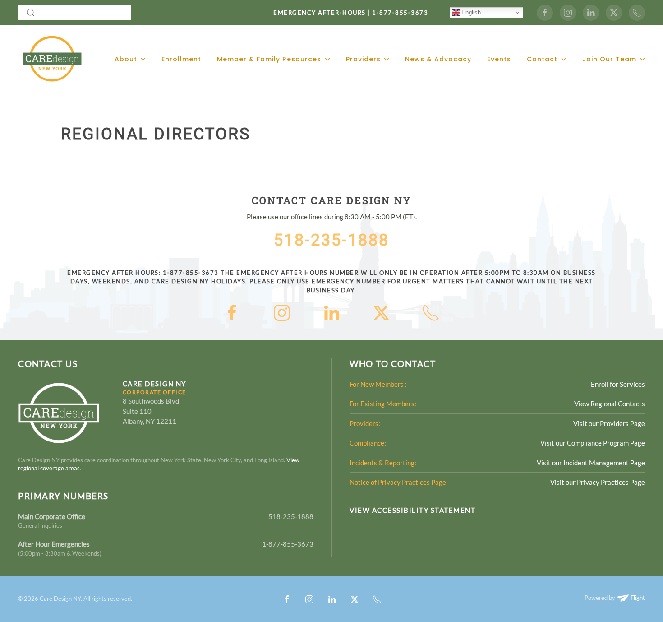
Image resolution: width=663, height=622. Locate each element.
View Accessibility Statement (412, 510)
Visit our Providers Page (609, 423)
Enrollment (181, 59)
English (470, 12)
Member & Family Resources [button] (269, 59)
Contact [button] (542, 59)
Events (499, 59)
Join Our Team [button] (609, 59)
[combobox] (74, 12)
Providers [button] (363, 59)
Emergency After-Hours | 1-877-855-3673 (350, 12)
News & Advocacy (438, 59)
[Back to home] (52, 59)
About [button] (126, 59)
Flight (637, 597)
